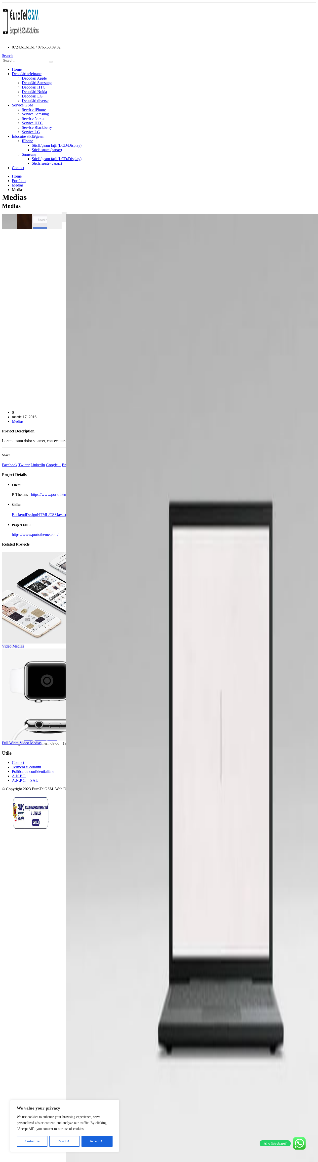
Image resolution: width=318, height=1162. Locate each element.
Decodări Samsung (37, 83)
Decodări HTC (33, 87)
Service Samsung (35, 114)
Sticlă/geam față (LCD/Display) (56, 145)
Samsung (29, 154)
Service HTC (32, 123)
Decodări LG (32, 96)
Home (17, 69)
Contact (18, 168)
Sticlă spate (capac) (47, 150)
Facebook (9, 465)
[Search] (51, 61)
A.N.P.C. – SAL (25, 780)
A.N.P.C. (19, 776)
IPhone (27, 141)
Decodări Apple (34, 78)
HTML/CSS (47, 514)
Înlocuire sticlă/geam (28, 136)
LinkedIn (38, 465)
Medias (17, 421)
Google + (53, 465)
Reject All (65, 1141)
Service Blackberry (37, 127)
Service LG (31, 132)
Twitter (24, 465)
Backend (19, 514)
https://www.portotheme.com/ (54, 494)
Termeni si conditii (26, 767)
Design (31, 514)
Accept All (97, 1141)
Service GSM (22, 105)
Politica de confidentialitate (33, 771)
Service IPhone (34, 109)
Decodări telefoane (26, 74)
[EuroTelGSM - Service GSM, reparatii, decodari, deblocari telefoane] (20, 39)
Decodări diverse (35, 100)
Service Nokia (33, 118)
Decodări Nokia (34, 92)
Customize (32, 1141)
